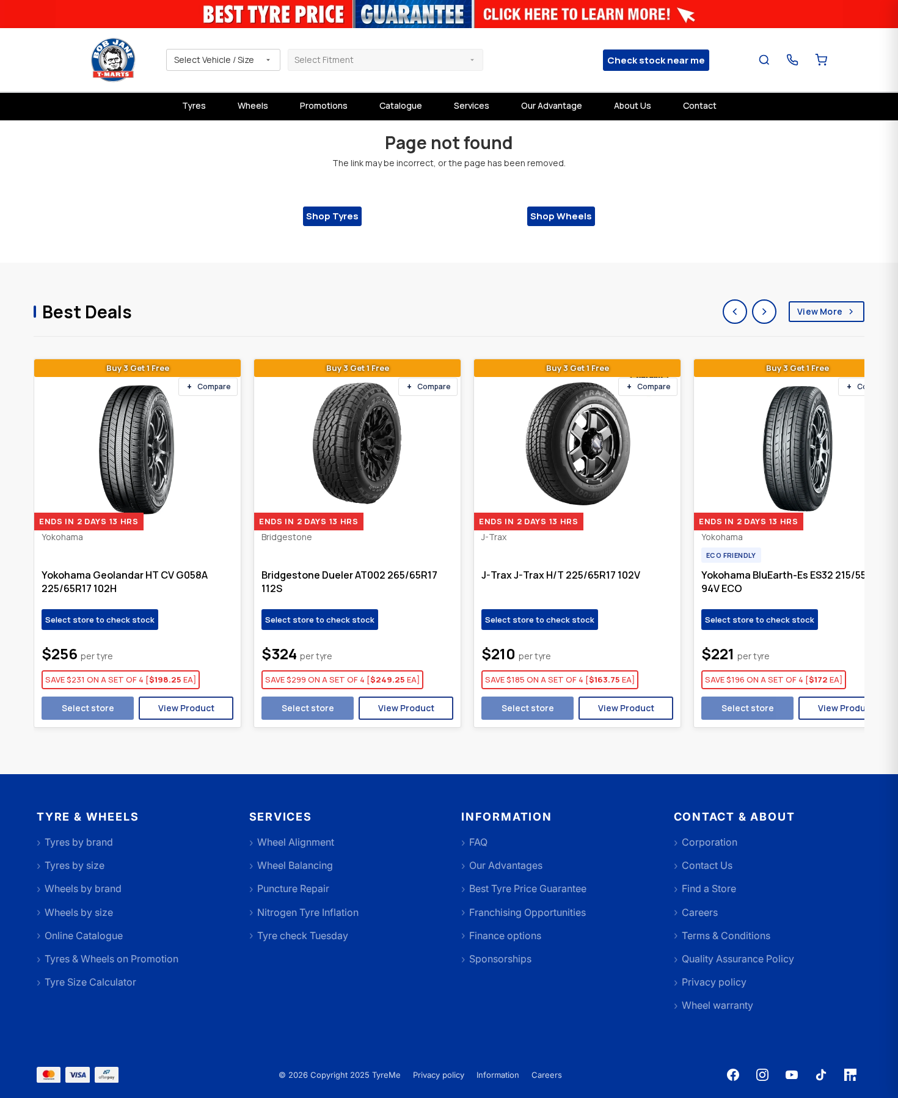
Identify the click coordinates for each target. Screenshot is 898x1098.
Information (497, 1075)
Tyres (194, 105)
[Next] (764, 311)
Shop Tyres (332, 216)
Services (471, 105)
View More (819, 311)
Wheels (253, 105)
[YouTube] (792, 1075)
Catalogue (400, 105)
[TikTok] (821, 1075)
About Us (632, 105)
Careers (546, 1075)
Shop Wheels (561, 216)
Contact (700, 105)
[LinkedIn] (850, 1075)
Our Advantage (551, 105)
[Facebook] (733, 1075)
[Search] (764, 60)
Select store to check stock (100, 619)
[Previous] (735, 311)
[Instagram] (762, 1075)
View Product (186, 708)
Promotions (324, 105)
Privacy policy (438, 1075)
